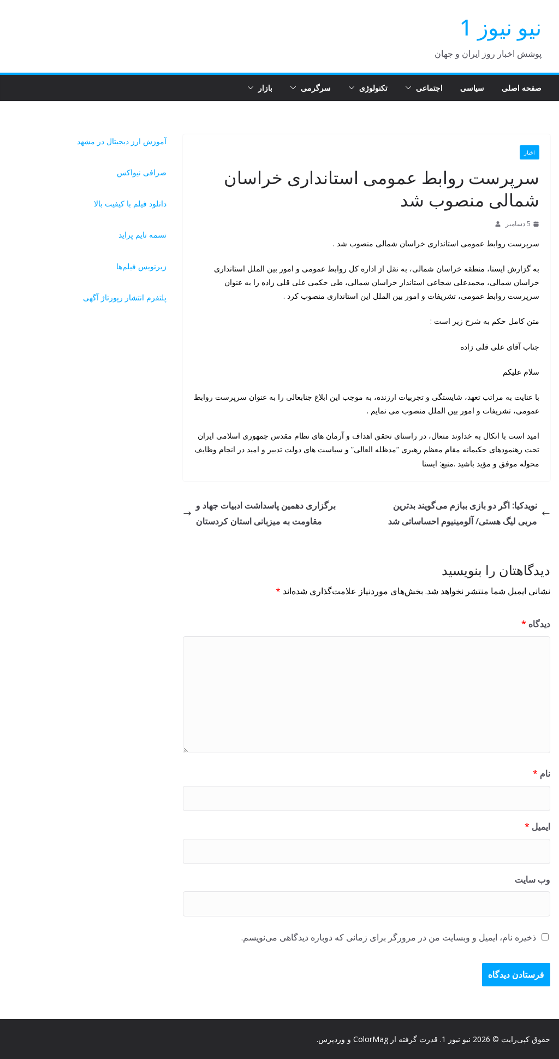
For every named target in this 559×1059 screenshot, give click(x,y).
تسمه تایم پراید (142, 234)
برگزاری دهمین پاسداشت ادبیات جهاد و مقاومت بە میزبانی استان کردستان (266, 513)
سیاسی (472, 87)
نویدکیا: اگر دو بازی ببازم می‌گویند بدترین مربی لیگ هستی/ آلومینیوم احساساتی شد (462, 513)
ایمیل (537, 826)
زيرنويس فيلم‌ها (141, 266)
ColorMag (370, 1039)
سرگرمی (316, 87)
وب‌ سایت (532, 879)
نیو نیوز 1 (501, 27)
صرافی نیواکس (141, 172)
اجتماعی (429, 87)
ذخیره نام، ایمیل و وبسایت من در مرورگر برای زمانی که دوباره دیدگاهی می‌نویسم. (388, 937)
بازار (265, 87)
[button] (410, 88)
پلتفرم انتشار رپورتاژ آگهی (124, 297)
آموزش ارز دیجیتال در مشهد (121, 141)
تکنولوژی (373, 87)
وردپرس (331, 1039)
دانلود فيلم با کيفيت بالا (130, 203)
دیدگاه (535, 624)
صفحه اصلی (522, 87)
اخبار (529, 152)
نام (541, 773)
